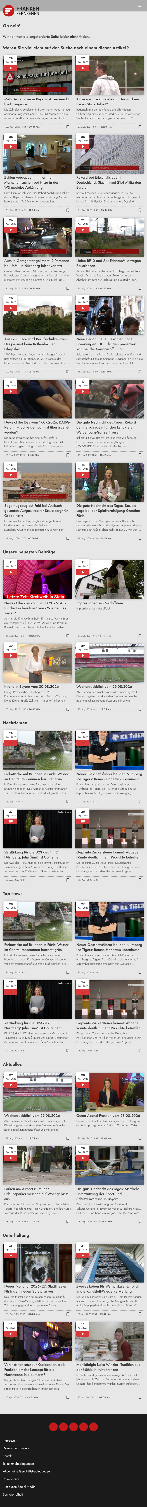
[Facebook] (53, 1426)
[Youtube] (73, 1426)
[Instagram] (63, 1426)
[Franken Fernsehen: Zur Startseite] (21, 10)
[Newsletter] (93, 1426)
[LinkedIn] (83, 1426)
